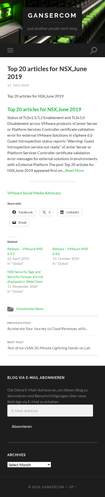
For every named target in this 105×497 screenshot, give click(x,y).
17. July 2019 (18, 85)
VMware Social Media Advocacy (34, 192)
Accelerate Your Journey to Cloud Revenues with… (47, 326)
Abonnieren (22, 426)
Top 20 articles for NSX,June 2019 (44, 109)
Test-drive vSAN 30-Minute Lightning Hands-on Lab (48, 345)
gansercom (52, 15)
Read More (74, 170)
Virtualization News (30, 309)
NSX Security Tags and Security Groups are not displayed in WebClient (25, 277)
